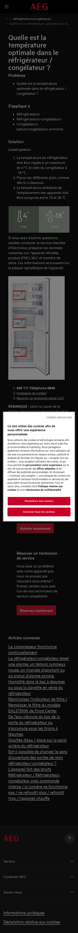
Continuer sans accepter (59, 417)
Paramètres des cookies (39, 501)
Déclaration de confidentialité (43, 489)
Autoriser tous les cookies (39, 512)
